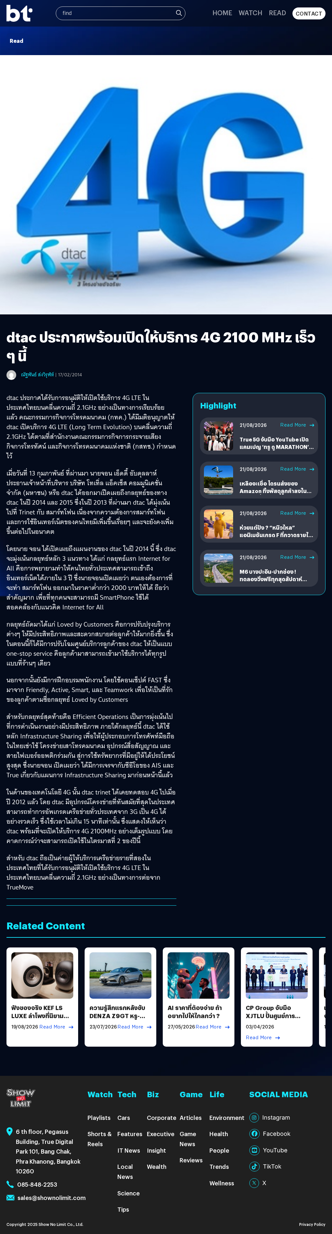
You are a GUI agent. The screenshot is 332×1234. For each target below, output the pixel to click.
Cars (123, 1117)
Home (222, 12)
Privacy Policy (312, 1224)
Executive (160, 1134)
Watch (250, 12)
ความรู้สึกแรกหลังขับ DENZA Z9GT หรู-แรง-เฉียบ (117, 1016)
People (219, 1150)
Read (277, 12)
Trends (219, 1166)
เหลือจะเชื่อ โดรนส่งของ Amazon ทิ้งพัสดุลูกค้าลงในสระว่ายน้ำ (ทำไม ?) (273, 491)
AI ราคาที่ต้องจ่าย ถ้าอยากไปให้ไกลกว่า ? (195, 1012)
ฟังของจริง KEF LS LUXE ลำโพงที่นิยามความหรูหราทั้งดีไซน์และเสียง (38, 1020)
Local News (125, 1171)
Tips (123, 1209)
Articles (191, 1117)
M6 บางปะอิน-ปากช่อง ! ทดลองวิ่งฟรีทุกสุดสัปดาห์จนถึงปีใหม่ (271, 579)
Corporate (161, 1117)
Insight (156, 1150)
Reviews (191, 1160)
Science (128, 1193)
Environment (226, 1117)
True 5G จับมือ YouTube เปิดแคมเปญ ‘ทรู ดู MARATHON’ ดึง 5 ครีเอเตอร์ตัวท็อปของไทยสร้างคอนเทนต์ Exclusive (277, 450)
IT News (128, 1150)
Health (218, 1134)
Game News (188, 1139)
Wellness (221, 1183)
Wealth (156, 1166)
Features (129, 1134)
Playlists (99, 1117)
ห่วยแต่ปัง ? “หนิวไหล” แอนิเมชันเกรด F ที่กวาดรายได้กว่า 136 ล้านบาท (276, 535)
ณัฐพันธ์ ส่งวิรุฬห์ (37, 374)
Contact (309, 13)
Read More (293, 425)
